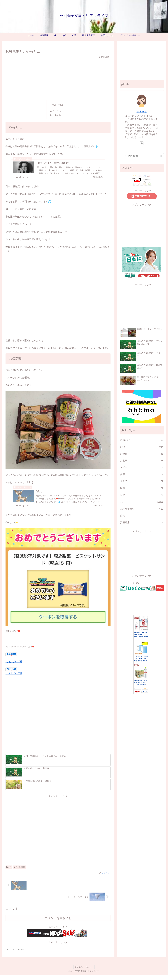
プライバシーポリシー (84, 967)
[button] (161, 156)
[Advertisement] (58, 78)
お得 (10, 867)
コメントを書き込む (58, 918)
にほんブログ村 (14, 661)
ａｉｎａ (141, 111)
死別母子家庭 (20, 867)
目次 (54, 105)
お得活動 (56, 115)
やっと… (56, 111)
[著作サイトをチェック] (141, 143)
